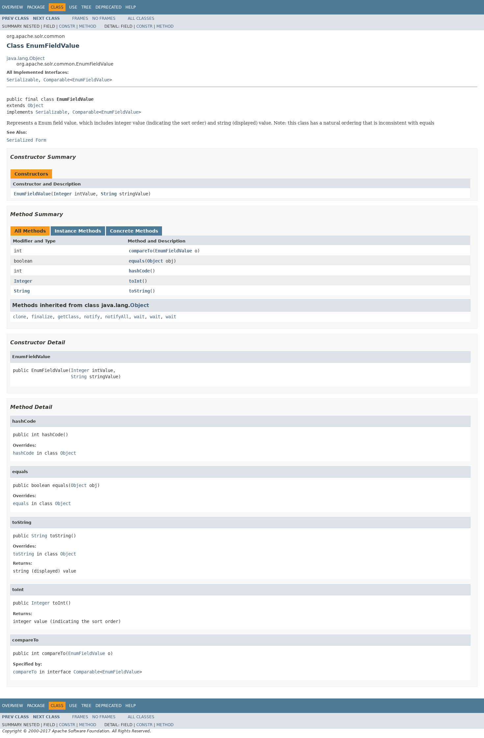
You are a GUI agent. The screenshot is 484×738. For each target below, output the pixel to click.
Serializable (22, 79)
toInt (135, 281)
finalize (41, 316)
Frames (80, 18)
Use (73, 7)
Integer (62, 193)
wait (139, 316)
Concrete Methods (134, 231)
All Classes (141, 18)
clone (19, 316)
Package (36, 7)
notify (92, 316)
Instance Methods (78, 231)
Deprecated (108, 7)
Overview (12, 7)
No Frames (104, 18)
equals (137, 261)
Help (130, 7)
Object (35, 105)
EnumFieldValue (90, 79)
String (109, 193)
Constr (67, 26)
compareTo (140, 250)
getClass (68, 316)
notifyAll (117, 316)
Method (87, 26)
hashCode (139, 270)
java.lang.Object (25, 58)
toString (139, 291)
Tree (86, 7)
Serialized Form (26, 140)
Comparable (56, 79)
